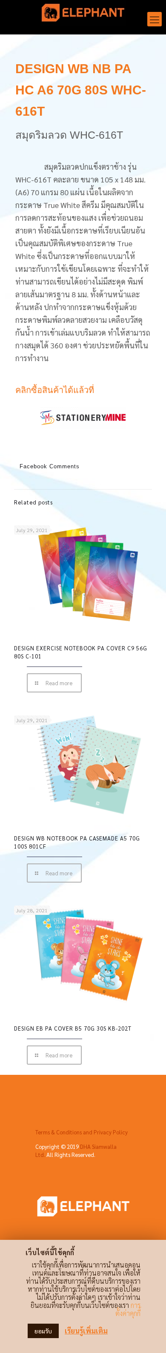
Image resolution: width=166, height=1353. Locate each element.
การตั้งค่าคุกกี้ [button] (127, 1309)
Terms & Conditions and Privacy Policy (81, 1132)
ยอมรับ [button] (43, 1331)
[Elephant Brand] (83, 15)
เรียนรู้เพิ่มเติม (86, 1331)
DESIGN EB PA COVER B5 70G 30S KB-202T (73, 1028)
